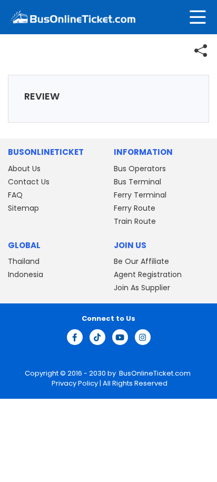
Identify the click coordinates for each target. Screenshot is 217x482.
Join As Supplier (142, 287)
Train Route (135, 221)
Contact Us (29, 181)
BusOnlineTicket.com (154, 373)
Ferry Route (134, 208)
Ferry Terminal (140, 195)
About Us (24, 168)
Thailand (24, 261)
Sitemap (23, 208)
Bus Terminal (137, 181)
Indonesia (25, 274)
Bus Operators (140, 168)
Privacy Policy (74, 383)
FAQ (15, 195)
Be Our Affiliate (141, 261)
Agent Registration (148, 274)
